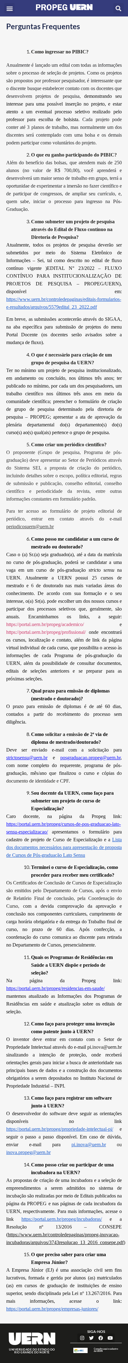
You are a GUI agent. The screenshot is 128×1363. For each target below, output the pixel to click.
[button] (9, 8)
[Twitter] (91, 1338)
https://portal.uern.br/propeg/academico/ (45, 624)
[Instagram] (82, 1338)
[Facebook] (100, 1338)
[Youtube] (110, 1338)
